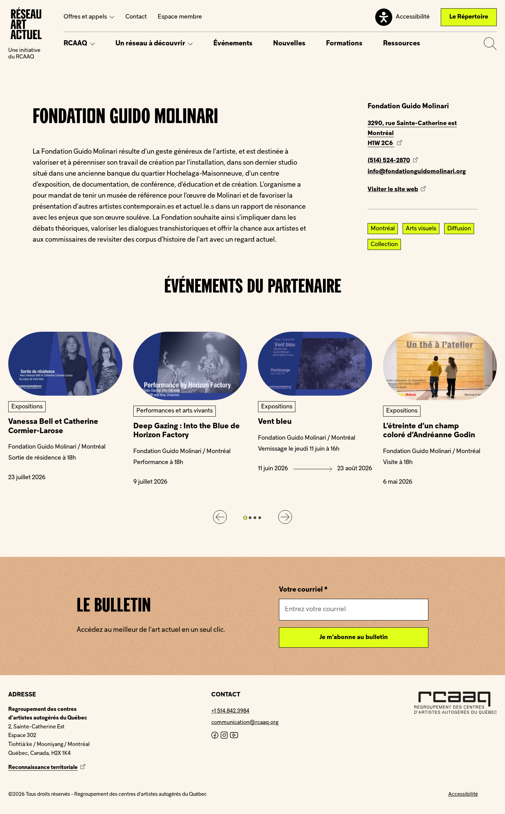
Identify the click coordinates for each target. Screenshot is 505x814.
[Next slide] (285, 517)
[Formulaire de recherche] (490, 43)
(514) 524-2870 (389, 161)
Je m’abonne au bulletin (353, 637)
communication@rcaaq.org (244, 722)
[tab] (245, 517)
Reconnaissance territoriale (47, 767)
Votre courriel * (303, 590)
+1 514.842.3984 (230, 711)
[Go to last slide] (220, 517)
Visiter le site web (405, 190)
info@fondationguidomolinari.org (417, 172)
